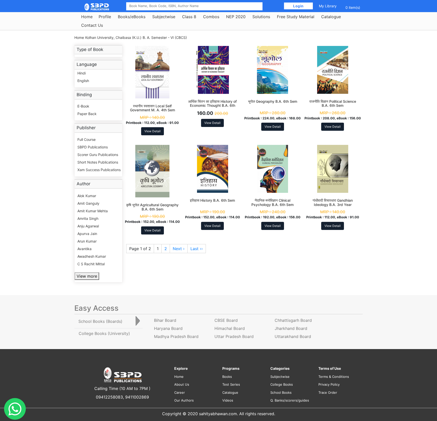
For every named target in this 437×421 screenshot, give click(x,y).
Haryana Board (168, 328)
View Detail (152, 131)
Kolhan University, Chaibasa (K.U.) (113, 37)
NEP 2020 (236, 16)
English (83, 80)
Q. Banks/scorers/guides (289, 400)
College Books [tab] (104, 333)
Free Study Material (295, 16)
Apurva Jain (87, 233)
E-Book (83, 106)
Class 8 (189, 16)
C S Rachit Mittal (91, 264)
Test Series (231, 384)
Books (227, 377)
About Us (181, 384)
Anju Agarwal (88, 226)
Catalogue (331, 16)
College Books (281, 384)
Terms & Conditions (333, 377)
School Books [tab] (100, 321)
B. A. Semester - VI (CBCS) (165, 37)
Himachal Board (229, 328)
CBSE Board (226, 320)
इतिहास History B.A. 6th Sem (212, 200)
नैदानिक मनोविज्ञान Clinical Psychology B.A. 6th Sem (272, 202)
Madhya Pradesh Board (176, 336)
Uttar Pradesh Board (234, 336)
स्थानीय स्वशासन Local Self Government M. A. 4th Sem (152, 108)
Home (87, 16)
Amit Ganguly (88, 203)
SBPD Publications (92, 147)
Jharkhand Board (291, 328)
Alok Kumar (86, 196)
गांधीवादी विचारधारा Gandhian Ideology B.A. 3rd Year (333, 202)
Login (298, 6)
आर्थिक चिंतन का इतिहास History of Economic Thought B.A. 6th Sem (212, 105)
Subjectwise (163, 16)
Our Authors (184, 400)
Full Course (86, 139)
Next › (179, 248)
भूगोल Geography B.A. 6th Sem (272, 101)
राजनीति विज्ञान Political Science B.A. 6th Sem (332, 103)
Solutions (261, 16)
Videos (227, 400)
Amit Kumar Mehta (92, 211)
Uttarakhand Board (293, 336)
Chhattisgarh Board (293, 320)
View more (87, 276)
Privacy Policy (329, 384)
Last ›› (196, 248)
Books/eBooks (131, 16)
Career (179, 392)
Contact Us (92, 25)
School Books (281, 392)
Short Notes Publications (97, 162)
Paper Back (87, 114)
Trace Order (327, 392)
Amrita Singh (87, 218)
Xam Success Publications (99, 170)
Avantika (84, 249)
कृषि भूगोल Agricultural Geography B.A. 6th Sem (152, 207)
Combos (211, 16)
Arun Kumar (87, 241)
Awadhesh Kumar (91, 256)
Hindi (81, 73)
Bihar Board (165, 320)
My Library (328, 6)
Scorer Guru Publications (97, 154)
